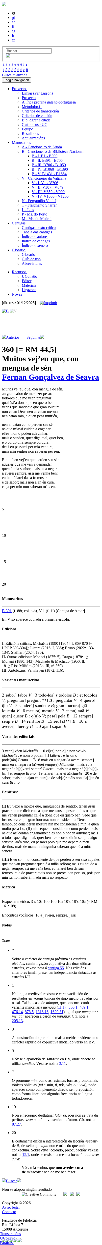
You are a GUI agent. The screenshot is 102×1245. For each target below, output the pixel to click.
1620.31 (57, 1012)
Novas (17, 294)
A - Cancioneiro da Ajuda (42, 147)
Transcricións (10, 1234)
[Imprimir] (48, 303)
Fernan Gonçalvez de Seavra (50, 377)
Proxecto (29, 98)
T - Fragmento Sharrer (39, 205)
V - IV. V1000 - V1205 (50, 196)
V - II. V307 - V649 (47, 187)
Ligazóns (29, 290)
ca (13, 40)
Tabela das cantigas (37, 232)
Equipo (27, 129)
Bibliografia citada (36, 120)
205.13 (17, 1021)
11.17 (62, 1007)
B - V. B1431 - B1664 (49, 174)
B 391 (7, 611)
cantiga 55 (56, 968)
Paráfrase (7, 1243)
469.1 (83, 1007)
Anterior (12, 337)
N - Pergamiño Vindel (39, 201)
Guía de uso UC (34, 124)
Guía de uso (31, 259)
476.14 (17, 1012)
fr (13, 35)
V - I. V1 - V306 (45, 183)
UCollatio (29, 276)
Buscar (11, 1181)
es (13, 31)
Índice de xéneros (35, 245)
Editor (26, 281)
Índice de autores (35, 236)
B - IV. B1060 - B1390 (50, 169)
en (14, 22)
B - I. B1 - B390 (44, 156)
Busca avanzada (14, 75)
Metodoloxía (32, 107)
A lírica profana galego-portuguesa (49, 102)
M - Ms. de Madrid (36, 219)
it (13, 26)
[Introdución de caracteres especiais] (8, 56)
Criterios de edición (37, 115)
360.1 (73, 1007)
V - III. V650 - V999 (48, 192)
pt (13, 17)
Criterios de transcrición (40, 111)
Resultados (30, 133)
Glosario (28, 254)
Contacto (9, 1212)
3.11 (62, 1063)
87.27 (16, 1124)
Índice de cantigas (36, 241)
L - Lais (28, 210)
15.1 (25, 1154)
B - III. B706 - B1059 (49, 165)
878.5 (29, 1012)
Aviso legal (11, 1207)
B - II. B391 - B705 (47, 160)
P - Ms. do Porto (34, 214)
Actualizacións (33, 138)
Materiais (29, 285)
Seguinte (33, 337)
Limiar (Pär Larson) (37, 93)
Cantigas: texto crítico (39, 227)
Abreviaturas (32, 263)
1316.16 (42, 1012)
